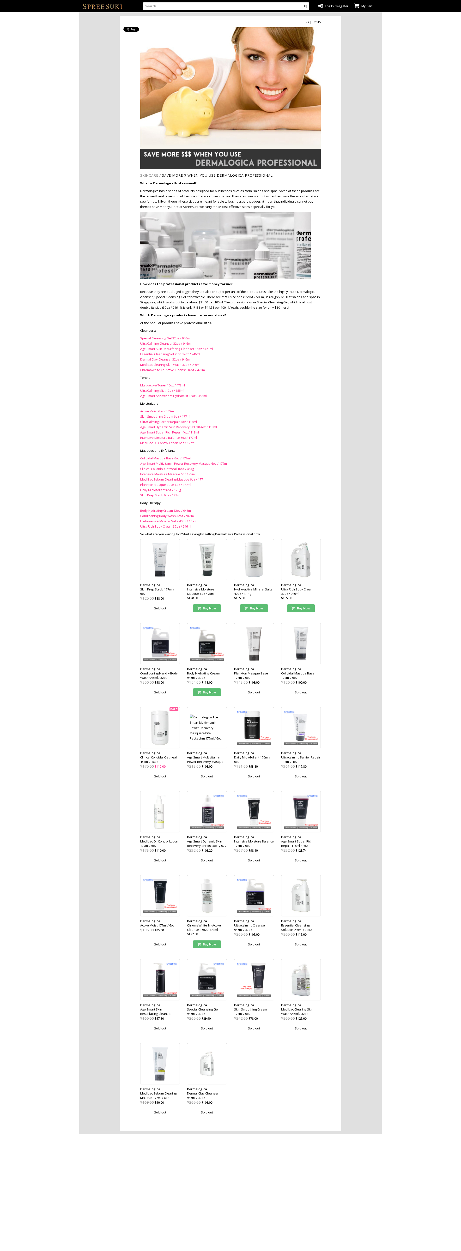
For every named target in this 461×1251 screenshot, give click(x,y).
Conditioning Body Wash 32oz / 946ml (167, 516)
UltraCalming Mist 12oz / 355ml (162, 390)
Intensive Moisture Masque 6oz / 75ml (167, 474)
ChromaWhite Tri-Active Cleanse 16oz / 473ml (173, 370)
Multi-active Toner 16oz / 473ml (162, 385)
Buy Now (209, 608)
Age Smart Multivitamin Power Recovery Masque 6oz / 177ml (184, 463)
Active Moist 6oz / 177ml (157, 411)
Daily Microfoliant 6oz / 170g (160, 490)
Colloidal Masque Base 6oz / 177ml (165, 458)
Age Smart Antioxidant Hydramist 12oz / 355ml (173, 396)
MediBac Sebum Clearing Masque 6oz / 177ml (173, 479)
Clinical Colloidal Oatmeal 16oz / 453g (167, 469)
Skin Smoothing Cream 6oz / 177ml (165, 416)
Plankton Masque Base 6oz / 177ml (165, 484)
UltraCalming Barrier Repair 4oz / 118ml (168, 422)
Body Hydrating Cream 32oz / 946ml (166, 510)
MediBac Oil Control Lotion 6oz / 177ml (167, 443)
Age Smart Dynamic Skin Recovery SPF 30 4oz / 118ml (178, 427)
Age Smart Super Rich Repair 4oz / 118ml (169, 432)
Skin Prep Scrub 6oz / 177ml (160, 495)
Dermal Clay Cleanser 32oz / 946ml (165, 359)
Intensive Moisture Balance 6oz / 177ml (168, 437)
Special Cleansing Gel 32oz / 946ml (165, 338)
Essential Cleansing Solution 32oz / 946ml (170, 354)
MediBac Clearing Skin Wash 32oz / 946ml (170, 364)
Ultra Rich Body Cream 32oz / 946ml (165, 526)
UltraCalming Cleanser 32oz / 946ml (165, 343)
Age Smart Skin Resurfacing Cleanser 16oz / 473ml (176, 349)
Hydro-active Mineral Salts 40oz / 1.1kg (168, 521)
